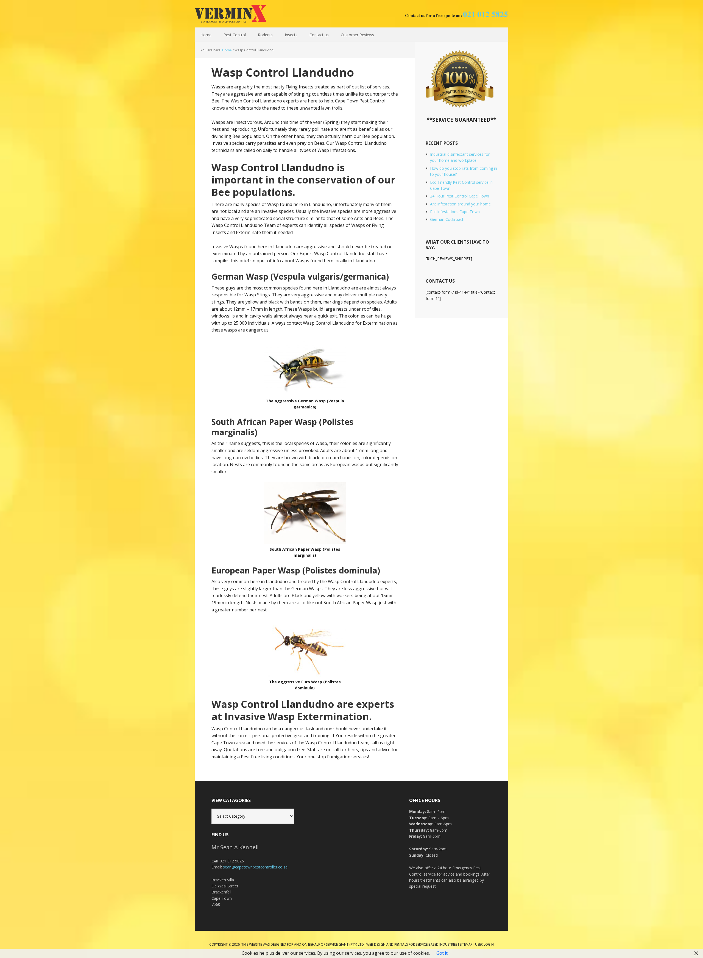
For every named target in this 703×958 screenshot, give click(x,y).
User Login (484, 944)
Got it (442, 953)
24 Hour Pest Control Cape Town (459, 196)
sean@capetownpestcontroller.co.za (255, 867)
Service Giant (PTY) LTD (345, 944)
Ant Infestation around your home (460, 204)
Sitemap (466, 944)
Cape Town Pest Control (230, 13)
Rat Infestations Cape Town (455, 211)
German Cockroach (447, 219)
